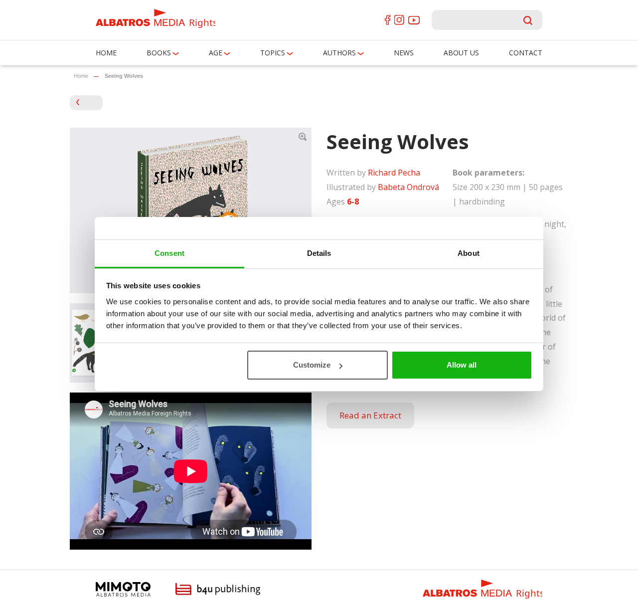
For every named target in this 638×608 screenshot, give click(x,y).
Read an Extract (370, 415)
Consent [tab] (169, 253)
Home (106, 52)
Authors (339, 52)
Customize (311, 365)
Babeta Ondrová (408, 187)
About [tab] (468, 253)
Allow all (462, 365)
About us (461, 52)
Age (215, 52)
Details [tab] (319, 253)
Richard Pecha (394, 172)
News (404, 52)
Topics (272, 52)
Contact (525, 52)
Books (159, 52)
